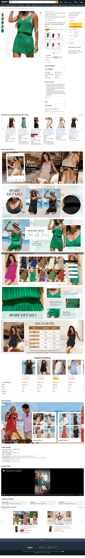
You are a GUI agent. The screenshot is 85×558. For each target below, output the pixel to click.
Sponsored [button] (3, 508)
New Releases (35, 5)
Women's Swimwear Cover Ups (12, 459)
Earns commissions (18, 470)
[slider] (40, 494)
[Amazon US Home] (30, 548)
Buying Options (26, 378)
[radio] (2, 14)
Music (82, 5)
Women (13, 8)
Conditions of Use (26, 551)
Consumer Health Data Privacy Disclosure (43, 551)
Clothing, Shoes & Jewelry (6, 8)
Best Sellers (28, 5)
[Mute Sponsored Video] (36, 523)
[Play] (2, 494)
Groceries (41, 5)
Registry (78, 5)
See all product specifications (52, 109)
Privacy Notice (32, 551)
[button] (3, 5)
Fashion (73, 5)
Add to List (72, 42)
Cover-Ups (31, 8)
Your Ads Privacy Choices (57, 551)
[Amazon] (4, 2)
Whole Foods (47, 5)
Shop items (60, 29)
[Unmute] (82, 494)
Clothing (17, 8)
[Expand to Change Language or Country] (46, 547)
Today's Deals (54, 5)
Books (60, 5)
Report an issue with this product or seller (55, 111)
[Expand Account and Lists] (72, 2)
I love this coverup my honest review (13, 471)
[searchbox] (33, 2)
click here (35, 456)
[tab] (71, 261)
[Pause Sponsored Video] (36, 521)
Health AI (7, 5)
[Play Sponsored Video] (59, 518)
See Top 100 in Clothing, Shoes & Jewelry (36, 457)
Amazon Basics (21, 5)
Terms (46, 31)
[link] (11, 132)
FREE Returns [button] (48, 27)
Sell (69, 5)
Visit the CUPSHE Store (50, 11)
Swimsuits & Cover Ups (24, 8)
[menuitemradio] (80, 494)
